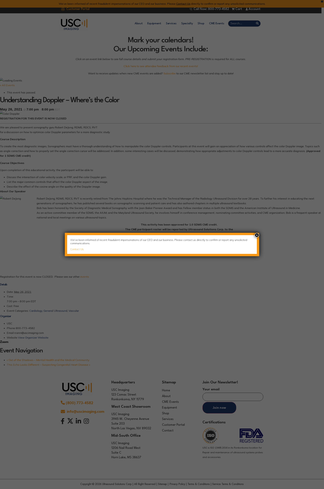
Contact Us (77, 249)
